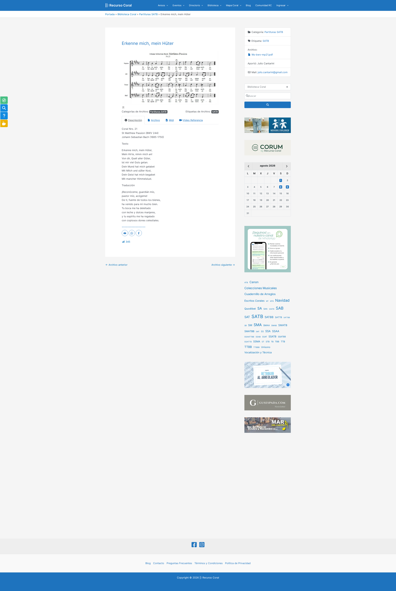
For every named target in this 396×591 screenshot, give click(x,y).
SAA (265, 309)
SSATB (272, 336)
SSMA (256, 341)
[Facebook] (194, 545)
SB (245, 325)
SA (259, 308)
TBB (277, 341)
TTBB (248, 347)
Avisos (161, 5)
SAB (280, 308)
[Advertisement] (267, 486)
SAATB (271, 309)
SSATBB (282, 336)
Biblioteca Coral (127, 14)
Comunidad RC (263, 5)
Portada (110, 14)
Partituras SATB (148, 14)
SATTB (278, 317)
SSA (268, 331)
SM (250, 325)
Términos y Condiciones (208, 563)
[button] (166, 5)
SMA (258, 325)
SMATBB (249, 331)
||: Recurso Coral (118, 5)
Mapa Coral (232, 5)
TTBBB (256, 347)
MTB (272, 301)
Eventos (177, 5)
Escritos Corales (254, 300)
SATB (215, 111)
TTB (283, 341)
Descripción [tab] (135, 120)
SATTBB (287, 318)
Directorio (194, 5)
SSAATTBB (249, 337)
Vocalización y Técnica (258, 352)
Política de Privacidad (238, 563)
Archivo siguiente (223, 264)
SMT (257, 332)
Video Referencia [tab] (193, 120)
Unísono (265, 347)
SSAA (275, 331)
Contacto (158, 563)
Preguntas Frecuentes (179, 563)
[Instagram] (202, 545)
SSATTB (248, 342)
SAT (247, 317)
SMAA (266, 325)
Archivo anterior (116, 264)
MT (267, 301)
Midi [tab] (171, 120)
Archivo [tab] (155, 120)
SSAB (258, 337)
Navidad (282, 300)
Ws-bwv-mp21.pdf (262, 54)
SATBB (269, 317)
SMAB (274, 325)
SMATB (282, 325)
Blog (248, 5)
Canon (254, 282)
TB (272, 341)
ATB (246, 282)
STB (267, 341)
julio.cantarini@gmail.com (273, 72)
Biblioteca (213, 5)
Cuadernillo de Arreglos (260, 294)
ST (263, 341)
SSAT (264, 337)
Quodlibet (250, 308)
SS (262, 331)
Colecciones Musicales (260, 288)
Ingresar (281, 5)
